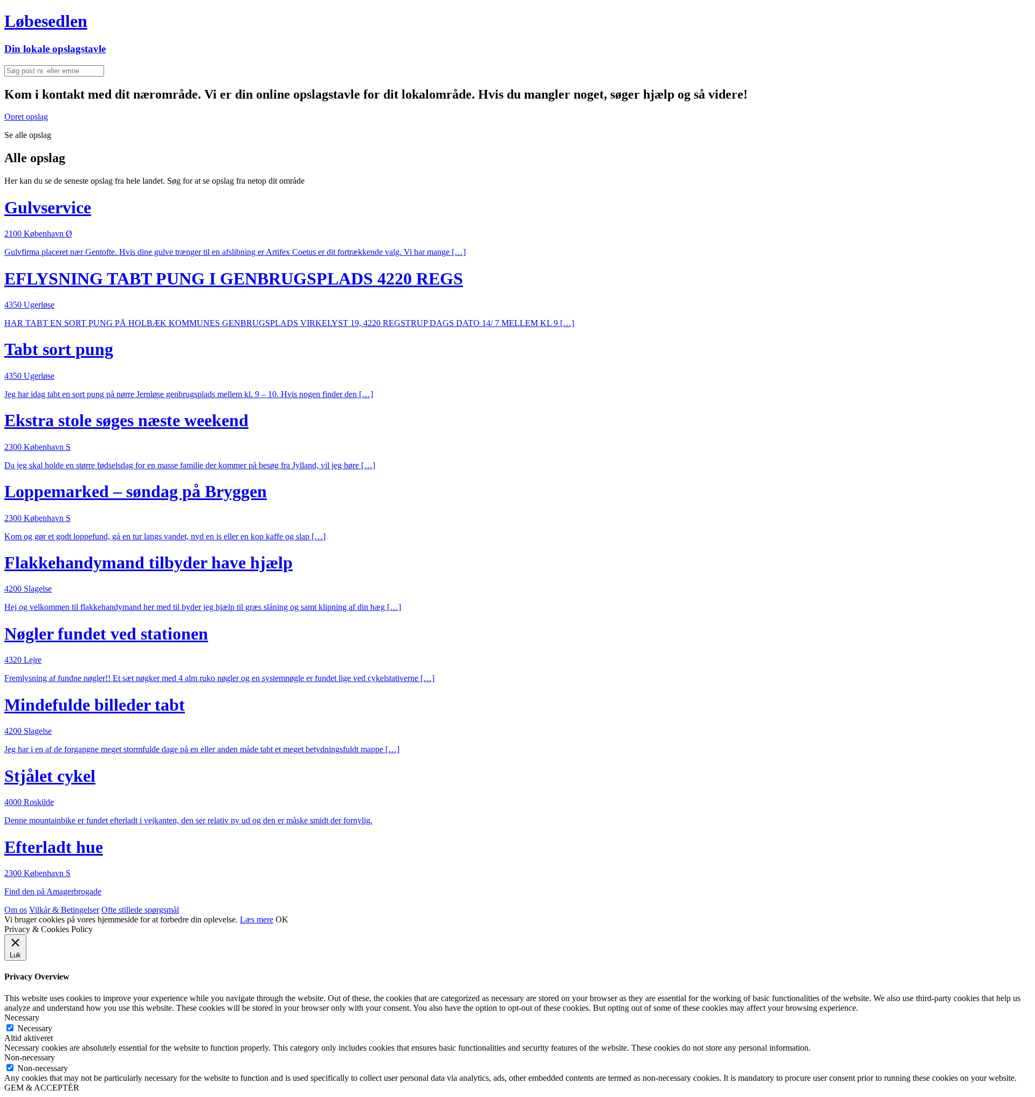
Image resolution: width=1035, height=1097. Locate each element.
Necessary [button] (21, 1017)
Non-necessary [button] (29, 1057)
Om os (15, 909)
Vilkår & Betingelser (64, 909)
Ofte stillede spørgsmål (140, 909)
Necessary (34, 1028)
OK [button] (281, 919)
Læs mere (256, 919)
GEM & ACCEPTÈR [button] (41, 1087)
